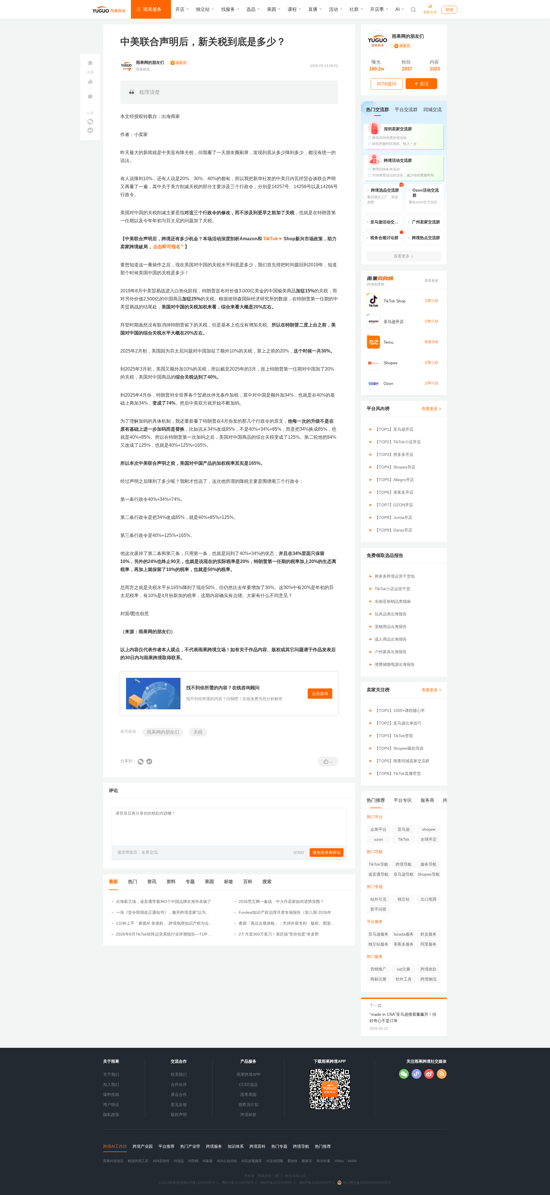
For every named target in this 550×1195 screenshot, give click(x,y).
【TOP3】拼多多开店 (394, 454)
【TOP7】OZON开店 (394, 505)
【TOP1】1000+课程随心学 (400, 710)
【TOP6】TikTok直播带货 (398, 773)
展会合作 (179, 1094)
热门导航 (375, 851)
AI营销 (193, 1161)
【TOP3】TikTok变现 (394, 735)
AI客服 (208, 1161)
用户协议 (111, 1104)
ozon (378, 839)
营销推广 (378, 969)
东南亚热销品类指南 (393, 601)
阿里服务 (429, 944)
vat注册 (403, 969)
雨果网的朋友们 (163, 732)
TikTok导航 (378, 864)
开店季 (377, 9)
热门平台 (375, 816)
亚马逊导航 (404, 874)
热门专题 (375, 886)
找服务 (228, 9)
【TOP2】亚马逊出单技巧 (398, 723)
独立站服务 (378, 944)
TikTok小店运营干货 (392, 588)
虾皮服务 (429, 934)
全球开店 (429, 839)
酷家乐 (307, 1161)
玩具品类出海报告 (391, 614)
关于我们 (111, 1074)
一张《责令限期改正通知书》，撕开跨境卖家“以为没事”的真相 (163, 912)
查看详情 (431, 342)
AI (397, 9)
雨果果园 (248, 1094)
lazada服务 (404, 934)
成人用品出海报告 (391, 639)
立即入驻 (431, 301)
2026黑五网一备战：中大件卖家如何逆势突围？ (281, 901)
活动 (333, 9)
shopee (428, 829)
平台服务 (375, 921)
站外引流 (378, 899)
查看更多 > (431, 408)
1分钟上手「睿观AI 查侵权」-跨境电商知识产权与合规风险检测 (164, 923)
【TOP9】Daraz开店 (393, 530)
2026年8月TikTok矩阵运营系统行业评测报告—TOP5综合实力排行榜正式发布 (163, 934)
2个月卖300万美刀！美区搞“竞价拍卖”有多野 (279, 934)
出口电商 (429, 899)
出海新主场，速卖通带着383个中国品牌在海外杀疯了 (163, 901)
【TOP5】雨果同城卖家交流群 (402, 761)
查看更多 (431, 281)
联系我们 (179, 1074)
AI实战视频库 (251, 1161)
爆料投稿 (111, 1094)
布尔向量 (323, 1161)
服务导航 (429, 864)
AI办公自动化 (227, 1161)
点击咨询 (320, 693)
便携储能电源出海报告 (395, 664)
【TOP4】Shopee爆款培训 (399, 748)
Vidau (339, 1161)
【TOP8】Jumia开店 (393, 517)
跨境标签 (248, 1114)
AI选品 (179, 1161)
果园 (271, 9)
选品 (251, 9)
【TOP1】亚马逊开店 (394, 429)
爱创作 (292, 1161)
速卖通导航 (378, 874)
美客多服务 (404, 944)
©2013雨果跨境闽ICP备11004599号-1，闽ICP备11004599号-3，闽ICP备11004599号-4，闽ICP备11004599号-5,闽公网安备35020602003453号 (275, 1183)
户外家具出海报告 (391, 651)
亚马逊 (404, 829)
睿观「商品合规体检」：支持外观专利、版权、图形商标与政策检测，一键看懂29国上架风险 (287, 923)
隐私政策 (111, 1114)
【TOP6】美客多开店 (394, 492)
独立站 (203, 9)
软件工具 (404, 979)
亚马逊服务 (378, 934)
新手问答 (378, 909)
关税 (198, 732)
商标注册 (378, 979)
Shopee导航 (429, 874)
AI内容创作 (161, 1161)
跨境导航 (404, 864)
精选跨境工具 (138, 1161)
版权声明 (179, 1114)
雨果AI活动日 (113, 1161)
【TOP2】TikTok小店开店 (398, 442)
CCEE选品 (248, 1084)
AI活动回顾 (274, 1161)
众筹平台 (378, 829)
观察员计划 (248, 1104)
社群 (354, 9)
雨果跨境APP (248, 1074)
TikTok (403, 839)
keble (352, 1161)
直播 (312, 9)
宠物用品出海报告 (391, 626)
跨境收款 (429, 969)
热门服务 (375, 956)
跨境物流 (429, 979)
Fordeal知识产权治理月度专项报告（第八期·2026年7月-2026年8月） (286, 912)
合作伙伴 (179, 1084)
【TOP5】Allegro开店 (394, 479)
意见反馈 (179, 1104)
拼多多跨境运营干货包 (395, 576)
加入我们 (111, 1084)
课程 (292, 9)
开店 (179, 9)
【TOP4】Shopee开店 (395, 467)
